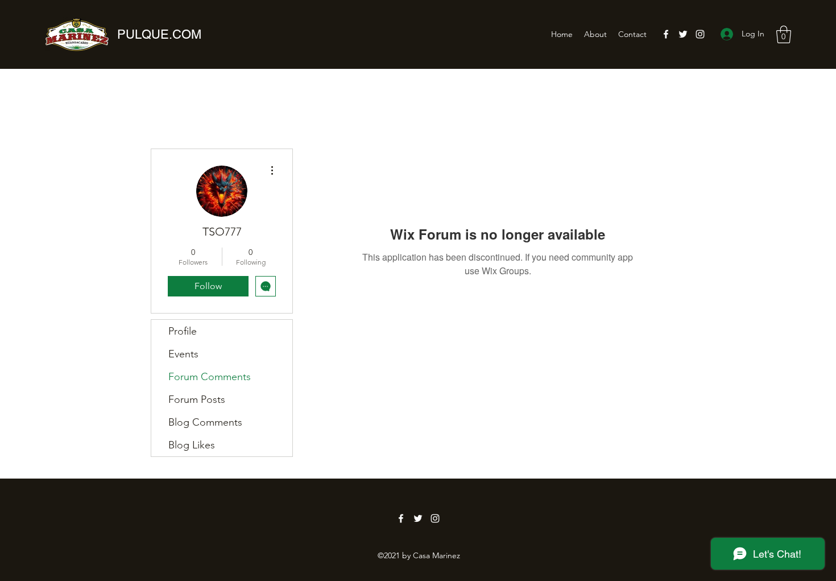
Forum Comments (209, 376)
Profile (182, 331)
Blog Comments (205, 422)
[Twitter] (683, 34)
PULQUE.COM (159, 34)
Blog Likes (191, 445)
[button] (783, 34)
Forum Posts (196, 399)
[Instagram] (700, 34)
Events (183, 354)
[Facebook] (666, 34)
